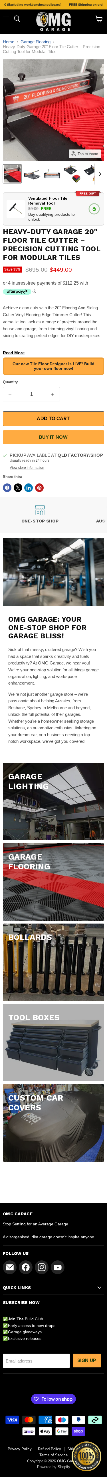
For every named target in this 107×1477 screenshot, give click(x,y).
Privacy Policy (20, 1449)
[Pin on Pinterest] (39, 487)
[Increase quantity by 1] (53, 394)
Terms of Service (53, 1455)
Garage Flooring (36, 41)
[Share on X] (18, 487)
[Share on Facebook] (7, 487)
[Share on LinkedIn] (28, 487)
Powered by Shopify (53, 1467)
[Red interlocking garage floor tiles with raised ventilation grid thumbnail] (12, 174)
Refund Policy (49, 1449)
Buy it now (53, 437)
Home (8, 41)
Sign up (86, 1360)
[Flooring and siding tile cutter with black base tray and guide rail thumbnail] (72, 174)
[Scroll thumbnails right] (99, 174)
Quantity (10, 382)
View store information (27, 468)
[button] (86, 1456)
